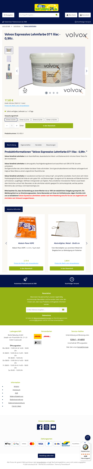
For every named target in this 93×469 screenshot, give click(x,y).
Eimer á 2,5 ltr (24, 119)
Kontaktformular (82, 347)
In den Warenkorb (49, 125)
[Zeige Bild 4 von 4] (57, 93)
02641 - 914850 (77, 339)
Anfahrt (16, 386)
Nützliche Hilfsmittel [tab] (13, 209)
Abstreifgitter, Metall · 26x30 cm (67, 243)
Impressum (16, 390)
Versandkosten (41, 462)
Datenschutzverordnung (16, 403)
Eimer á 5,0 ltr (37, 119)
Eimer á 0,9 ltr (11, 119)
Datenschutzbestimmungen (42, 318)
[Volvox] (77, 37)
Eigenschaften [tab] (26, 145)
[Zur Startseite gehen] (46, 7)
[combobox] (36, 15)
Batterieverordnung (16, 399)
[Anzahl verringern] (7, 125)
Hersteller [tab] (38, 145)
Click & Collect (16, 406)
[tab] (11, 145)
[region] (46, 71)
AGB (35, 320)
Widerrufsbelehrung (16, 396)
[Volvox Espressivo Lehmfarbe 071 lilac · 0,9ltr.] (52, 71)
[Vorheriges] (17, 71)
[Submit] (63, 309)
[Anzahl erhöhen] (17, 125)
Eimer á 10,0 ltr (51, 119)
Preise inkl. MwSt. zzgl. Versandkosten (17, 106)
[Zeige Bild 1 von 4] (46, 93)
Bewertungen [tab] (51, 145)
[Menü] (89, 444)
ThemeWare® (65, 464)
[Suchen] (56, 15)
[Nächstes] (86, 71)
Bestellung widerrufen (46, 456)
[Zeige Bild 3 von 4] (54, 93)
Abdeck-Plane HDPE (26, 243)
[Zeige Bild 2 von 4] (50, 93)
